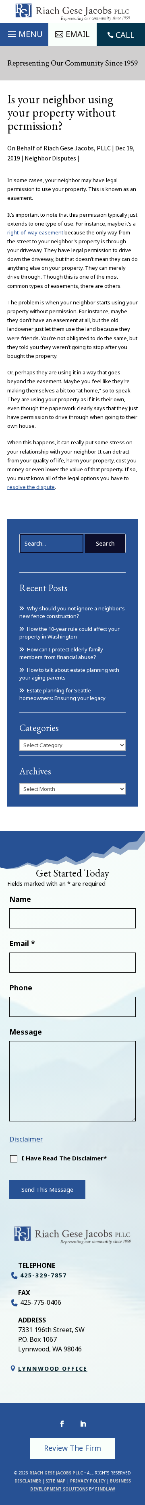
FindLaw (105, 1489)
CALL (125, 34)
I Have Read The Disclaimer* (64, 1158)
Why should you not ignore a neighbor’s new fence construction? (72, 612)
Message (25, 1032)
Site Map (56, 1481)
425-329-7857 (43, 1275)
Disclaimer (26, 1139)
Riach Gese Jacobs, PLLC (77, 148)
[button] (24, 32)
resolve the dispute (31, 487)
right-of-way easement (35, 232)
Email (22, 943)
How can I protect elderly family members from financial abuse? (61, 653)
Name (20, 899)
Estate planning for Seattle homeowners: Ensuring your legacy (62, 694)
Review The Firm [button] (72, 1448)
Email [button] (78, 34)
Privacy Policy (88, 1481)
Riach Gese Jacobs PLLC (56, 1473)
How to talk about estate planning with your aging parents (69, 674)
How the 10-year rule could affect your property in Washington (69, 633)
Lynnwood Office (52, 1368)
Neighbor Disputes (50, 158)
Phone (20, 987)
